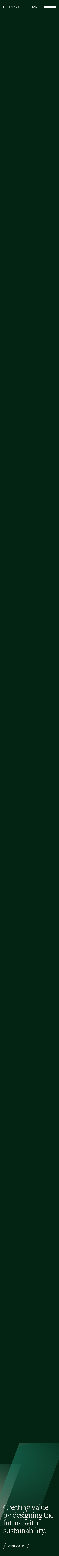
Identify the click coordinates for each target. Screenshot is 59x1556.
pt (39, 6)
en (34, 6)
